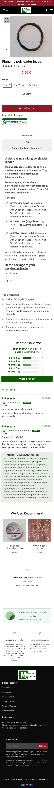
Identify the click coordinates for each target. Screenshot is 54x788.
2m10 (7, 85)
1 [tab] (6, 49)
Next (48, 538)
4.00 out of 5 (34, 349)
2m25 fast (19, 85)
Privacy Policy (8, 697)
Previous (5, 538)
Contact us (7, 688)
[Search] (46, 10)
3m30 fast (34, 85)
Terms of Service (9, 706)
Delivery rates (8, 711)
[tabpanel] (7, 20)
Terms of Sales (8, 702)
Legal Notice (7, 692)
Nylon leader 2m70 (40, 547)
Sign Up (43, 746)
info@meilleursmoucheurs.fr (25, 765)
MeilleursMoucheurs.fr (21, 779)
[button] (9, 66)
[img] (8, 398)
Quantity (27, 94)
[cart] (51, 10)
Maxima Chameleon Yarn (15, 547)
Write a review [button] (27, 378)
